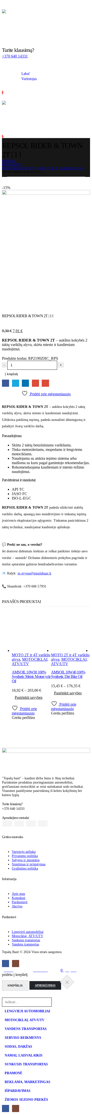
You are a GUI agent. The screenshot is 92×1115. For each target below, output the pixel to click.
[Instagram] (15, 963)
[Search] (58, 1002)
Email (45, 383)
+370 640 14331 (15, 56)
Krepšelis (15, 985)
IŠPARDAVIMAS (17, 1091)
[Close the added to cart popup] (67, 982)
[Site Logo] (46, 23)
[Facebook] (5, 963)
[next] (86, 181)
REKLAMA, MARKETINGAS (27, 1082)
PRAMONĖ (13, 1073)
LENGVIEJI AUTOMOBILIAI (27, 1011)
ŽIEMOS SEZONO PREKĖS (26, 1099)
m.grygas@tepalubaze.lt (35, 573)
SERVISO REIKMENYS (23, 1038)
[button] (5, 995)
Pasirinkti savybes (28, 697)
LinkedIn (25, 383)
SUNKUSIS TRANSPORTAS (26, 1064)
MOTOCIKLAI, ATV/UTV (24, 1020)
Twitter (15, 383)
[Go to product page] (31, 633)
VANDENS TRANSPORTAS (26, 1029)
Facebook (5, 383)
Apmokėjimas (45, 985)
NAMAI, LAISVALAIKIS (23, 1055)
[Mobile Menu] (5, 5)
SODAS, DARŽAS (18, 1046)
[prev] (79, 181)
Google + (35, 383)
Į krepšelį (11, 374)
